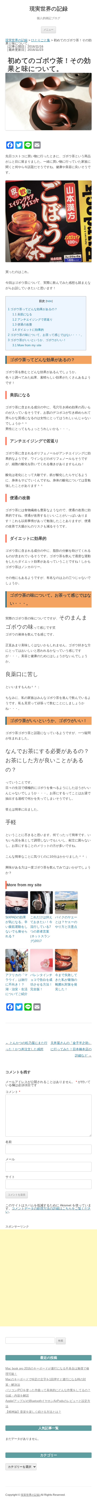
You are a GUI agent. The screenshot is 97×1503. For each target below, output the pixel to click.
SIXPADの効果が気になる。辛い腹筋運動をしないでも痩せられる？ (16, 926)
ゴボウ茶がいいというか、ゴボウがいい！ (37, 340)
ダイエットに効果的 (28, 329)
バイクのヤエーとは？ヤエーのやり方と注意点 (66, 921)
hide (49, 301)
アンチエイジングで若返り (32, 319)
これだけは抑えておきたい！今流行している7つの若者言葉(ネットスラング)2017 (41, 929)
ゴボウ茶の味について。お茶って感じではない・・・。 (46, 335)
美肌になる (22, 314)
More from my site (26, 345)
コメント (12, 1092)
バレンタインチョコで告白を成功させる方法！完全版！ (41, 982)
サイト (10, 1177)
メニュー (48, 29)
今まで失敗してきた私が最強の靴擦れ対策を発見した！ (66, 982)
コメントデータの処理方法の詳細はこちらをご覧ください (48, 1210)
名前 (8, 1142)
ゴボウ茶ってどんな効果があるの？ (32, 309)
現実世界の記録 (49, 9)
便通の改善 (22, 324)
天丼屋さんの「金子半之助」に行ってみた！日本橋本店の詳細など (71, 1049)
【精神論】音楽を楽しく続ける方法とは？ (33, 1411)
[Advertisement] (48, 1277)
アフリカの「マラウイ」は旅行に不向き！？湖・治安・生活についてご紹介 (16, 984)
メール (10, 1159)
